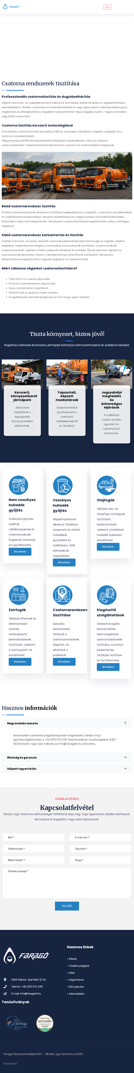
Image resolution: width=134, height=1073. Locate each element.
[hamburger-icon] (107, 7)
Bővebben (20, 551)
